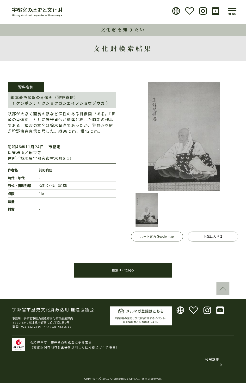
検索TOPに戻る (123, 270)
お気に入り (213, 236)
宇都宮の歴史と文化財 (37, 9)
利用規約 (212, 359)
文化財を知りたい (123, 29)
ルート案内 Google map (157, 236)
